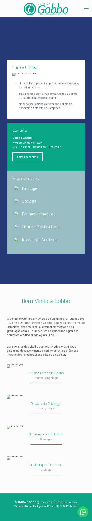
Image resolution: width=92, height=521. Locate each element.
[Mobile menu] (86, 8)
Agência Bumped (47, 506)
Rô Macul (72, 506)
